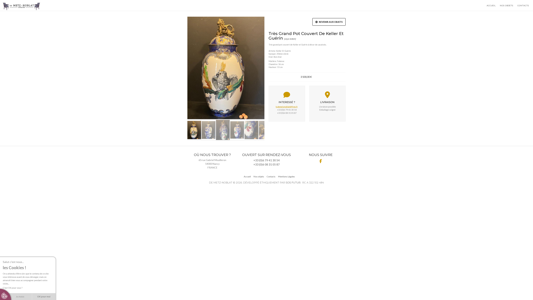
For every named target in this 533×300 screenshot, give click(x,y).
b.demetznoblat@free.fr (287, 106)
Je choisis (20, 296)
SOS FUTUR (293, 182)
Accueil (491, 5)
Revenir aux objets (330, 22)
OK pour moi (43, 296)
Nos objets (506, 5)
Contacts (523, 5)
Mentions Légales (286, 176)
